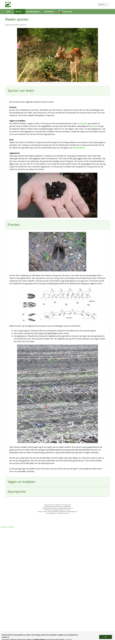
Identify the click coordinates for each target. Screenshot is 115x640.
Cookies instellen (7, 527)
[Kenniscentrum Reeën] (8, 4)
